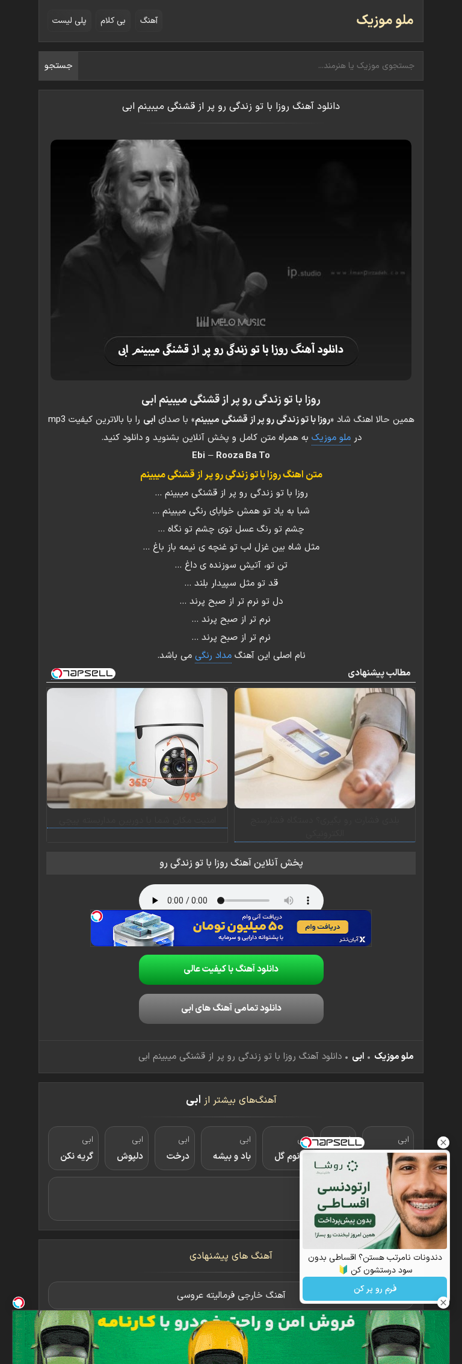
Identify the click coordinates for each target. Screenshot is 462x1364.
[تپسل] (97, 916)
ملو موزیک (385, 21)
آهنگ (149, 20)
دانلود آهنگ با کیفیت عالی (231, 969)
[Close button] (443, 1142)
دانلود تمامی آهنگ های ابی (231, 1008)
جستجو (59, 66)
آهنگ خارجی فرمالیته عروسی (231, 1296)
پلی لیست (69, 20)
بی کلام (113, 20)
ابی (358, 1057)
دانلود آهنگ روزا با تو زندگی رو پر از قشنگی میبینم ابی (231, 106)
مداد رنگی (213, 656)
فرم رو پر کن (375, 1289)
